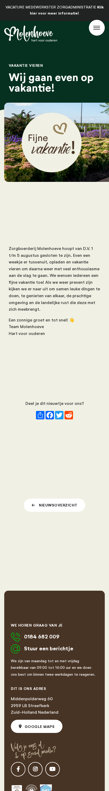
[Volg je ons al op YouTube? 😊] (52, 769)
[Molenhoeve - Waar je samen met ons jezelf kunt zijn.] (30, 33)
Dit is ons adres (28, 688)
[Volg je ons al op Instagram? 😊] (35, 769)
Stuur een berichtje (48, 648)
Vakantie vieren (26, 65)
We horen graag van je (37, 625)
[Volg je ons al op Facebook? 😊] (18, 769)
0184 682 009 (42, 636)
